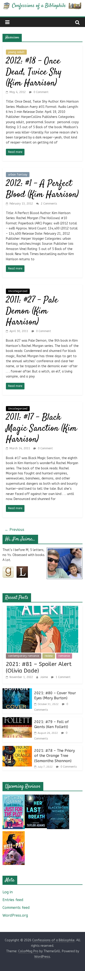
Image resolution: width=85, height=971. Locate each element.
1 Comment (62, 677)
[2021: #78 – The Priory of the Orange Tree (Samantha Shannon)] (17, 749)
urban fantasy (17, 174)
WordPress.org (15, 915)
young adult (16, 52)
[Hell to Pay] (13, 834)
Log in (7, 892)
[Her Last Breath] (36, 797)
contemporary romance (23, 655)
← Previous (14, 529)
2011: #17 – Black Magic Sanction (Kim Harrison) (41, 428)
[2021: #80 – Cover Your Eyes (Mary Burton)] (17, 691)
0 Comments (68, 766)
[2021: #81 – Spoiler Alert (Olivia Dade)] (42, 609)
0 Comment (41, 92)
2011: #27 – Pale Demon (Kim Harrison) (32, 311)
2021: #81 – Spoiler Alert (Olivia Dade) (39, 667)
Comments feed (16, 907)
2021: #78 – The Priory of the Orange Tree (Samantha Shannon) (54, 755)
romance (64, 655)
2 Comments (48, 203)
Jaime (44, 677)
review (49, 655)
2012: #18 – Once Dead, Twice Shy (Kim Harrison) (34, 72)
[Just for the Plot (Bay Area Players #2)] (13, 797)
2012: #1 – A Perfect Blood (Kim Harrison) (42, 189)
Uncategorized (17, 291)
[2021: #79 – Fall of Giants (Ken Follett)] (17, 720)
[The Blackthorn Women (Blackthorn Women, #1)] (58, 797)
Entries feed (12, 900)
